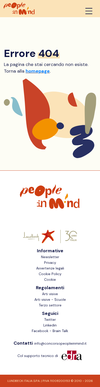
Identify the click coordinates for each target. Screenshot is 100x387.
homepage (38, 71)
